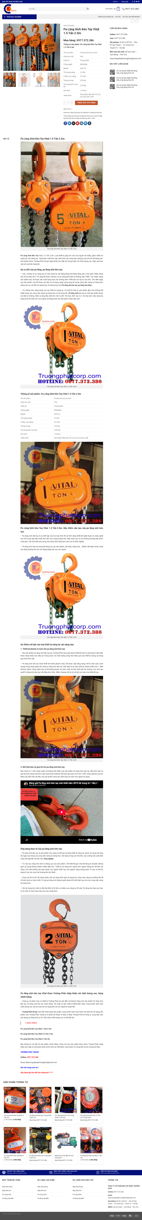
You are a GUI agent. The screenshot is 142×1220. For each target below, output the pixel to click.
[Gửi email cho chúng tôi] (138, 1)
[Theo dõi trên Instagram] (134, 1)
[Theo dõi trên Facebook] (132, 1)
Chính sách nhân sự (105, 17)
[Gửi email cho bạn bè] (73, 123)
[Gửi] (88, 9)
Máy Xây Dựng (68, 26)
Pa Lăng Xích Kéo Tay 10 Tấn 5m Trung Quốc (90, 1116)
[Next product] (132, 21)
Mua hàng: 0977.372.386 (78, 40)
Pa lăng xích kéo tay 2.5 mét (88, 116)
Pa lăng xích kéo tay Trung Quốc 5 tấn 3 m (40, 1157)
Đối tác (115, 1)
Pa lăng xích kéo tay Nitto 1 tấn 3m (91, 1157)
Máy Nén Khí (6, 1190)
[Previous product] (137, 21)
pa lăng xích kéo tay (73, 116)
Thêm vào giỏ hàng (86, 103)
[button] (124, 1)
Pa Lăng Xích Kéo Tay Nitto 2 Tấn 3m (14, 1157)
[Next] (56, 47)
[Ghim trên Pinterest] (77, 123)
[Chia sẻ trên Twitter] (69, 123)
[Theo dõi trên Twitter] (136, 1)
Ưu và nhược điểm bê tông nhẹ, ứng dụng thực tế (126, 72)
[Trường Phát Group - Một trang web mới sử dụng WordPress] (13, 8)
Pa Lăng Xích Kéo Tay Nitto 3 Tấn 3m (14, 1116)
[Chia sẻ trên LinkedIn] (85, 123)
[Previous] (7, 47)
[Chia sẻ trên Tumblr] (89, 123)
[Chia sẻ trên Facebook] (65, 123)
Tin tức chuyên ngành (131, 17)
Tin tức (118, 17)
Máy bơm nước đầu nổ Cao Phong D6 (64, 1157)
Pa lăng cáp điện (8, 1198)
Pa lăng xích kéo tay (95, 112)
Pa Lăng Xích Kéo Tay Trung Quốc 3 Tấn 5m (64, 1116)
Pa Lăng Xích (84, 112)
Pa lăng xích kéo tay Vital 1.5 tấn (85, 118)
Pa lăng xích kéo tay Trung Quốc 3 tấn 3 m (40, 1116)
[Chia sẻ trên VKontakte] (81, 123)
